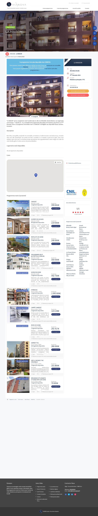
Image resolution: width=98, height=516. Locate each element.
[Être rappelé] (95, 33)
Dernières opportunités (22, 202)
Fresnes (68, 243)
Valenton (68, 268)
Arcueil (81, 225)
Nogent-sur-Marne (84, 254)
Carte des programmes (62, 8)
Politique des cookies (54, 496)
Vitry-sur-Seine (70, 275)
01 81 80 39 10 (74, 87)
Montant (66, 137)
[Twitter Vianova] (69, 494)
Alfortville (68, 225)
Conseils (87, 8)
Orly (67, 256)
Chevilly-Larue (70, 238)
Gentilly (81, 243)
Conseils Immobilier (41, 494)
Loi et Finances (40, 491)
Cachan (81, 231)
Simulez (76, 152)
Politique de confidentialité (56, 494)
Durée (79, 137)
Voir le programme (56, 208)
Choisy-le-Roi (82, 238)
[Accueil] (7, 399)
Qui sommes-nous (54, 486)
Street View (59, 162)
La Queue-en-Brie (84, 247)
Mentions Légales (54, 489)
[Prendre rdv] (95, 28)
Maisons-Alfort (70, 254)
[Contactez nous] (95, 43)
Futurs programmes (47, 8)
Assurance (80, 144)
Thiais (80, 267)
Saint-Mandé (69, 261)
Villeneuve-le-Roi (71, 270)
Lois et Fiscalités (76, 8)
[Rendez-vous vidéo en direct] (95, 38)
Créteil (68, 240)
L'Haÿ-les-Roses (70, 247)
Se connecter (86, 3)
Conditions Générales (55, 491)
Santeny (81, 265)
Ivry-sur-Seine (70, 245)
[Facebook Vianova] (66, 494)
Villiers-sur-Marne (70, 274)
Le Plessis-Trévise (71, 252)
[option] (35, 96)
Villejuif (81, 268)
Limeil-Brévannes (84, 252)
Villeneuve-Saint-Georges (84, 271)
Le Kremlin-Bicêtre (71, 249)
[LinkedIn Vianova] (72, 494)
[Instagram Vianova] (75, 494)
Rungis (81, 259)
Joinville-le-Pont (83, 245)
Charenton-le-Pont (84, 232)
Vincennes (82, 274)
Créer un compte (74, 3)
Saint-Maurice (70, 265)
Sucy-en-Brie (69, 267)
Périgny (68, 259)
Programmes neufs (41, 486)
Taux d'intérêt (68, 144)
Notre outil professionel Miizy (42, 500)
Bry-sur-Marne (70, 231)
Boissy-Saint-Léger (71, 227)
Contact (39, 496)
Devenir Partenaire (41, 489)
